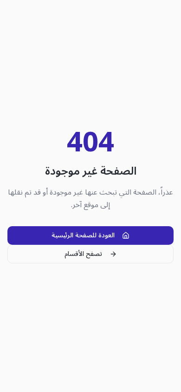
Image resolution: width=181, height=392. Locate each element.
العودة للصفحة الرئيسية (83, 235)
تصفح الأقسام (83, 254)
